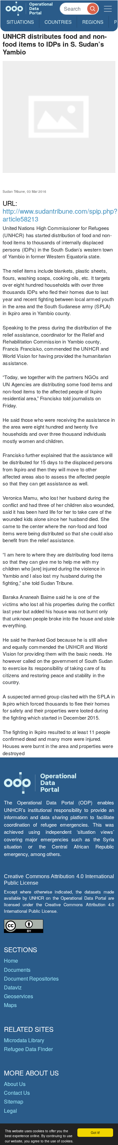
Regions (92, 22)
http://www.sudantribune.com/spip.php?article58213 (60, 214)
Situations (20, 22)
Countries (58, 22)
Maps (10, 1005)
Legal (10, 1110)
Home (11, 960)
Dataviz (13, 987)
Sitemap (13, 1101)
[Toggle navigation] (108, 8)
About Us (15, 1084)
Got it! (95, 1132)
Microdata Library (24, 1040)
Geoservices (18, 996)
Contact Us (17, 1092)
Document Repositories (31, 978)
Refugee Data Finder (28, 1049)
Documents (17, 969)
